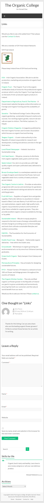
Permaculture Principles (10, 263)
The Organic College (22, 5)
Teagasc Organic (8, 137)
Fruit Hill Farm (7, 196)
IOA (3, 77)
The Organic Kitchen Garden (12, 279)
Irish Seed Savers (8, 156)
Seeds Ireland (7, 163)
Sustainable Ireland (9, 218)
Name (4, 394)
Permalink (18, 314)
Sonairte (5, 113)
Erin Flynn (18, 309)
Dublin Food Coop (8, 240)
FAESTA (5, 233)
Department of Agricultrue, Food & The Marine (19, 101)
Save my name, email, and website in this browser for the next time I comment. (21, 432)
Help (32, 499)
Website (5, 417)
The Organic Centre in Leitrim (12, 184)
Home (12, 499)
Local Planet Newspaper (10, 149)
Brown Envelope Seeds (10, 172)
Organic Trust (7, 87)
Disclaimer (19, 499)
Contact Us (11, 36)
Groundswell (6, 247)
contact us (35, 294)
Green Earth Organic (9, 256)
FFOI (4, 270)
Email (4, 407)
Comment (6, 362)
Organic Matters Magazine (11, 128)
